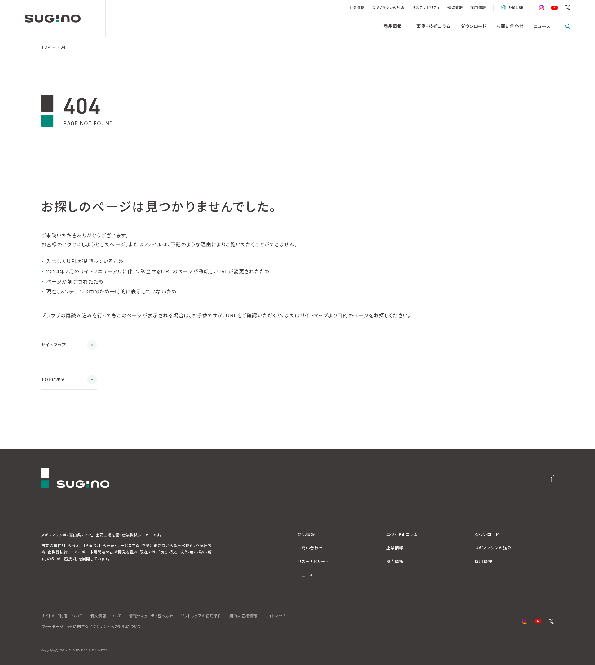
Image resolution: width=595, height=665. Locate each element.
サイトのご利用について (62, 616)
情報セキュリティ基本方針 (151, 616)
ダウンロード (474, 26)
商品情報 (392, 26)
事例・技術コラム (433, 26)
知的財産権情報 (243, 616)
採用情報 (478, 7)
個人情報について (105, 616)
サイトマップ (275, 616)
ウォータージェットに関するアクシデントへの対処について (91, 626)
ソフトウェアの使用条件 (201, 616)
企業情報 (356, 7)
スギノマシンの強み (388, 7)
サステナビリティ (426, 7)
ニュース (542, 26)
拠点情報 (455, 7)
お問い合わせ (510, 26)
